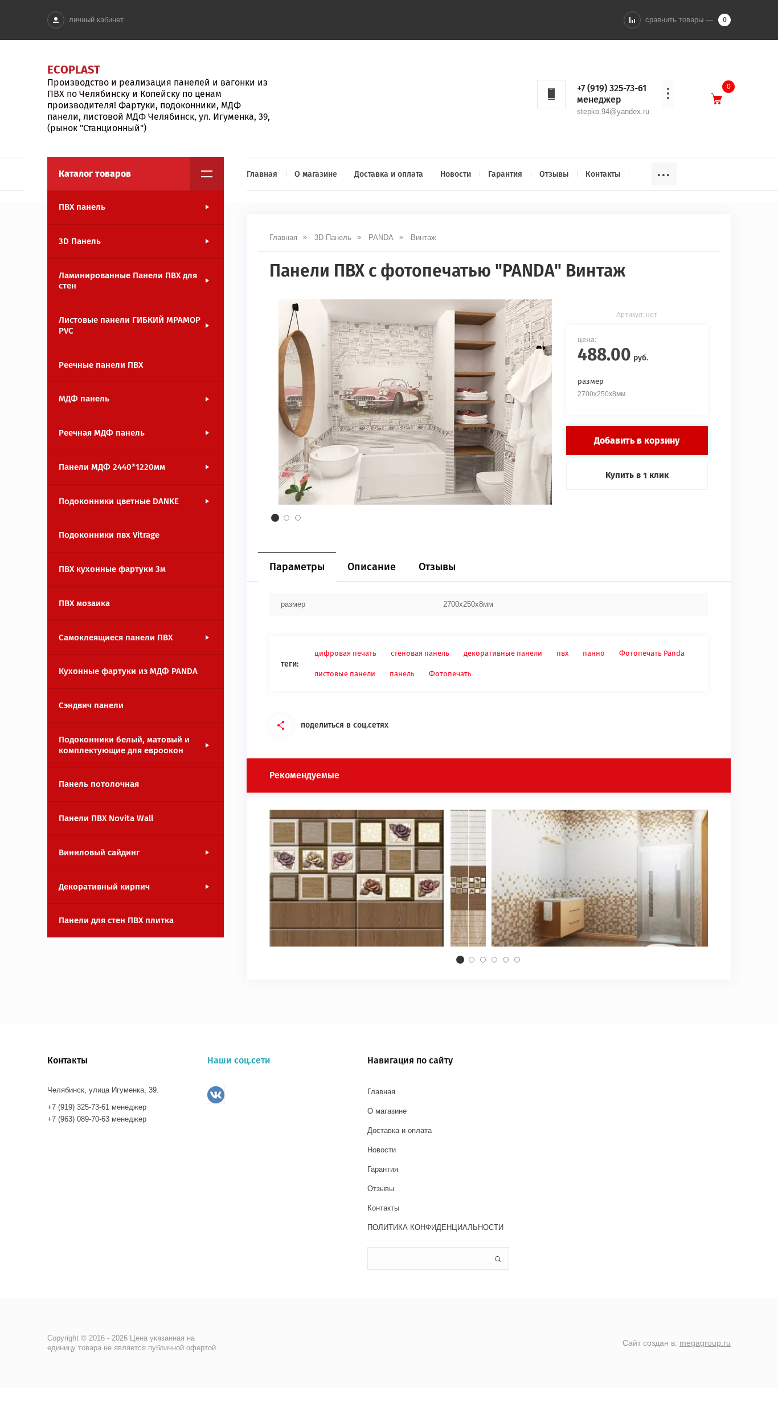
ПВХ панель (82, 207)
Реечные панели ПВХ (101, 365)
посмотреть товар (377, 888)
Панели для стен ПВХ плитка (116, 920)
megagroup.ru (705, 1342)
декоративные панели (503, 653)
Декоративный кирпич (104, 887)
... (664, 172)
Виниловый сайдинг (99, 852)
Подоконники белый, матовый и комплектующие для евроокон (124, 745)
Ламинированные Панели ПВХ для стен (128, 280)
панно (594, 653)
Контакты (602, 174)
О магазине (315, 174)
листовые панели (344, 673)
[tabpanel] (414, 402)
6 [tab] (517, 960)
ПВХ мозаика (84, 603)
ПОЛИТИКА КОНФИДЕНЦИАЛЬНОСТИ (435, 1227)
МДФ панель (84, 398)
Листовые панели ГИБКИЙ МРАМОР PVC (129, 325)
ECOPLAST (73, 69)
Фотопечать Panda (652, 653)
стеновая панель (420, 653)
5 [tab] (506, 960)
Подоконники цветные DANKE (119, 501)
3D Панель (80, 241)
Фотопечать (450, 673)
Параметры (297, 567)
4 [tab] (494, 960)
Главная (262, 174)
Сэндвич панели (91, 705)
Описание (371, 567)
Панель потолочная (99, 784)
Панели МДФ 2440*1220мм (112, 467)
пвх (562, 653)
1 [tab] (275, 518)
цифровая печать (345, 653)
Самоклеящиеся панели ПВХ (116, 637)
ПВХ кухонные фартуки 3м (112, 569)
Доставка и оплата (388, 174)
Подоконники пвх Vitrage (109, 535)
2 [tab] (286, 518)
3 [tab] (298, 518)
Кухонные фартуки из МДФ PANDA (128, 671)
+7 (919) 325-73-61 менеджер (611, 94)
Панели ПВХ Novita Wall (106, 818)
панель (402, 673)
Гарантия (505, 174)
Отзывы (553, 174)
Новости (455, 174)
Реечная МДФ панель (102, 433)
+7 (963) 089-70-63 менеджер (96, 1119)
